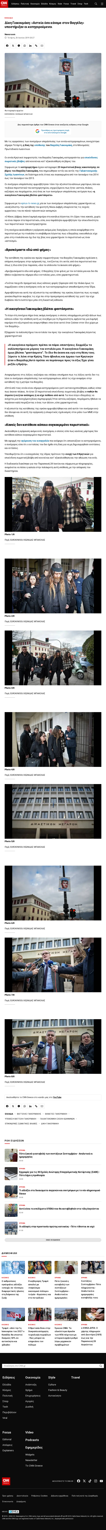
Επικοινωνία (7, 1501)
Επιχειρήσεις (33, 1395)
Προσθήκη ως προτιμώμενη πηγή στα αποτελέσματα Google (55, 131)
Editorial (6, 1439)
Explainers (8, 1450)
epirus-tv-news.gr (30, 203)
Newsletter (31, 1460)
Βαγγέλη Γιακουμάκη (61, 145)
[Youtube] (101, 1481)
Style (60, 4)
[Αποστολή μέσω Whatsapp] (24, 45)
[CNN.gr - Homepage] (4, 4)
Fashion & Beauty (57, 1390)
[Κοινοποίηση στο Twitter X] (13, 45)
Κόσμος (52, 4)
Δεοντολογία (22, 1496)
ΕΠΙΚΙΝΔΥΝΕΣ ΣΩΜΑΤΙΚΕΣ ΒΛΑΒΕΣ (21, 1123)
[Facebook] (78, 1481)
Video (29, 1432)
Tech (86, 4)
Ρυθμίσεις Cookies (39, 1496)
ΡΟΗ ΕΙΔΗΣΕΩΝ (14, 1140)
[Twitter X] (84, 1481)
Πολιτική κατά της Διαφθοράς (85, 1496)
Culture (52, 1384)
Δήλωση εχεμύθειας (59, 1496)
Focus (66, 4)
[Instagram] (95, 1481)
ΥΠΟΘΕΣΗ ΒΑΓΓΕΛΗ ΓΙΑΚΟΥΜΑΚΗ (20, 1119)
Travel (73, 4)
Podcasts (32, 1440)
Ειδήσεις (15, 4)
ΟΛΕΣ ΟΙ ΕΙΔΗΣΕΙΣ (53, 1240)
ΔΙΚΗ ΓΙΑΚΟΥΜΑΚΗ (50, 1123)
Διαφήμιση (21, 1501)
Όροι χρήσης (7, 1496)
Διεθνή (29, 1406)
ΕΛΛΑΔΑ (9, 18)
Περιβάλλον (9, 1412)
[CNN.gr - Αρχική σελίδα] (6, 1481)
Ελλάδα (44, 4)
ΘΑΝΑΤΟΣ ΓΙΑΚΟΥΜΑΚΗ (56, 1114)
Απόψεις (7, 1444)
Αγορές (29, 1401)
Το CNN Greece (34, 1465)
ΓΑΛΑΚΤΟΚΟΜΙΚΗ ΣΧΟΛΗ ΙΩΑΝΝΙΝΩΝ (57, 1119)
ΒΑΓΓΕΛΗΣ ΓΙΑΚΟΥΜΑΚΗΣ (29, 1114)
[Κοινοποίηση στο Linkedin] (30, 45)
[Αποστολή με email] (42, 45)
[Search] (100, 1366)
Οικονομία (35, 4)
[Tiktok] (90, 1481)
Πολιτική (25, 4)
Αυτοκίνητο (54, 1395)
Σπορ (80, 4)
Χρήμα (28, 1390)
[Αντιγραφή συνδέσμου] (36, 45)
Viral (4, 1417)
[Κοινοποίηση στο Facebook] (7, 45)
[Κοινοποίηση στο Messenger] (18, 45)
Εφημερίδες (34, 1447)
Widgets (29, 1454)
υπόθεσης (40, 145)
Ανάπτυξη (30, 1384)
